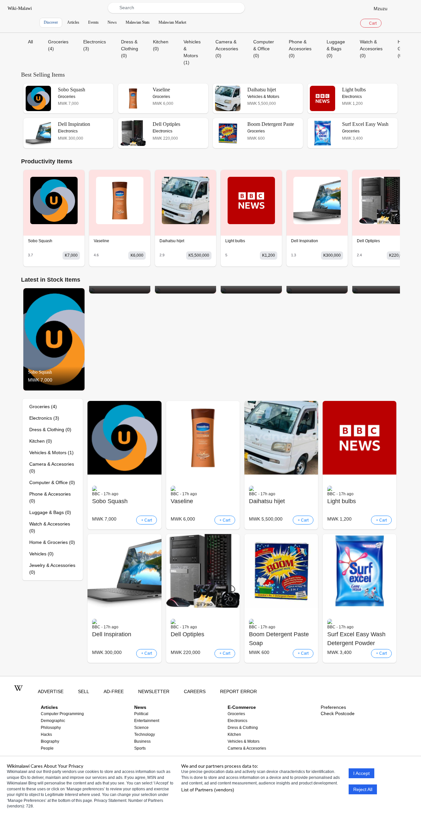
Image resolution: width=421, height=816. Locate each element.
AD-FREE (114, 691)
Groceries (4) (58, 45)
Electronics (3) (94, 45)
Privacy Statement (110, 800)
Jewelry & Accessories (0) (52, 569)
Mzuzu (380, 8)
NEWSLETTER (153, 691)
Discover (51, 22)
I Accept (361, 773)
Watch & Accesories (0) (371, 48)
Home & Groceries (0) (52, 542)
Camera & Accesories (247, 748)
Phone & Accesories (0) (300, 48)
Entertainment (146, 720)
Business (142, 741)
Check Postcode (338, 713)
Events (93, 22)
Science (141, 727)
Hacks (46, 734)
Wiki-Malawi (20, 8)
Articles (73, 22)
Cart (372, 23)
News (112, 22)
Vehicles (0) (41, 553)
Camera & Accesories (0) (226, 48)
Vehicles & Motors (244, 741)
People (47, 748)
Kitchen (234, 734)
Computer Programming (62, 713)
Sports (140, 748)
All (30, 41)
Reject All (362, 789)
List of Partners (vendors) (207, 789)
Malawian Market (172, 22)
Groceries (236, 713)
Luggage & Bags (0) (336, 48)
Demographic (53, 720)
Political (141, 713)
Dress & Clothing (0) (129, 48)
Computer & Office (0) (263, 48)
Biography (50, 741)
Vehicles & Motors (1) (192, 52)
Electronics (237, 720)
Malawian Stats (138, 22)
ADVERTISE (50, 691)
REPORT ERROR (238, 691)
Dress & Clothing (243, 727)
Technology (144, 734)
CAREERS (195, 691)
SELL (83, 691)
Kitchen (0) (160, 45)
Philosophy (51, 727)
